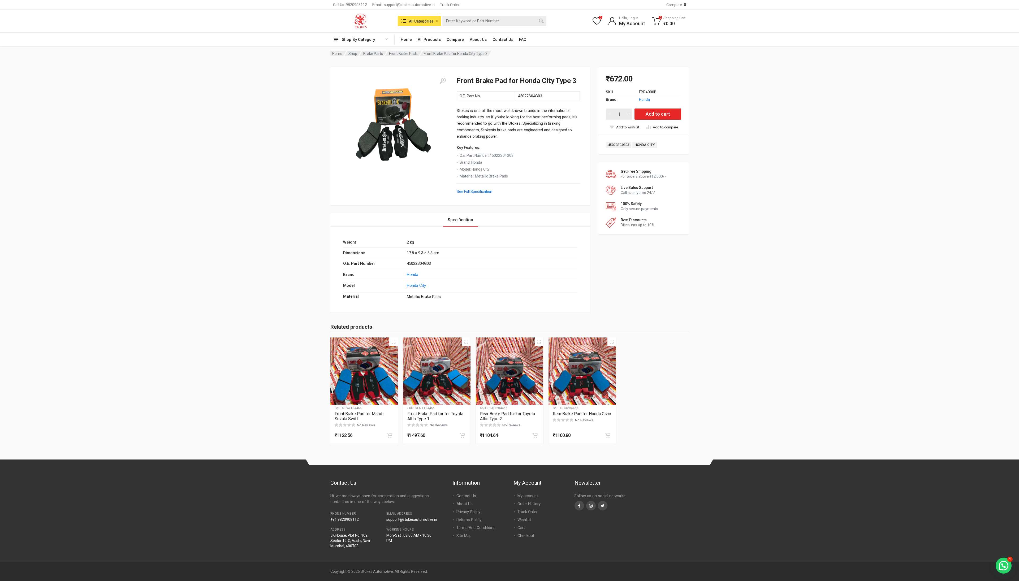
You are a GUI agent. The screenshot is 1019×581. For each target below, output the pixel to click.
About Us (478, 39)
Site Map (464, 535)
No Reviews (366, 425)
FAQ (522, 39)
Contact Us (503, 39)
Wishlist (524, 519)
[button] (389, 435)
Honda (644, 99)
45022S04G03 (618, 145)
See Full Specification (474, 191)
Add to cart (658, 114)
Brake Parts (373, 53)
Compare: (676, 5)
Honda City (416, 285)
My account (527, 495)
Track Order (450, 5)
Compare (455, 39)
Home (406, 39)
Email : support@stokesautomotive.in (403, 5)
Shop (352, 53)
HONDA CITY (644, 145)
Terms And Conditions (475, 527)
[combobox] (494, 21)
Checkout (525, 535)
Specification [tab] (460, 219)
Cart (521, 527)
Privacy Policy (468, 511)
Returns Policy (468, 519)
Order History (529, 503)
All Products (429, 39)
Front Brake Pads (403, 53)
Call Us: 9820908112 (350, 5)
